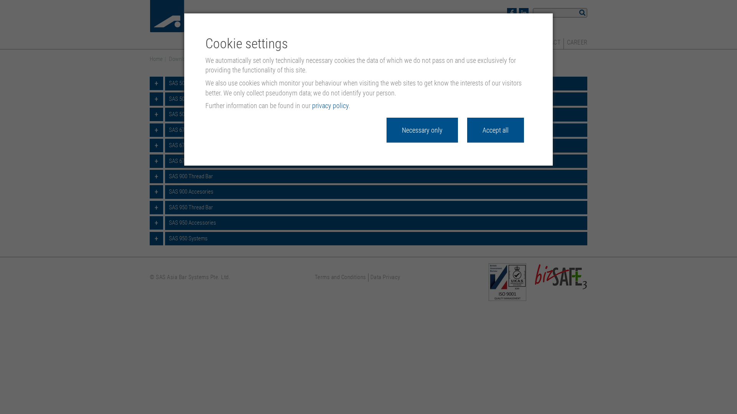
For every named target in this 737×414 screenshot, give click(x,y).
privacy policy (330, 106)
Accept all (496, 130)
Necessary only (422, 130)
